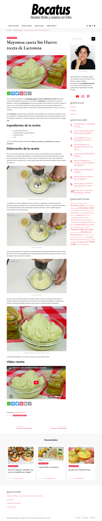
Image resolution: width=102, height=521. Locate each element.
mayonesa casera (31, 99)
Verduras (85, 244)
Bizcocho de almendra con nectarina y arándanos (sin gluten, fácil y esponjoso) (84, 163)
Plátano (82, 227)
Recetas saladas (27, 26)
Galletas (80, 215)
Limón (84, 220)
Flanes (74, 213)
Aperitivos (81, 203)
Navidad (85, 222)
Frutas (87, 213)
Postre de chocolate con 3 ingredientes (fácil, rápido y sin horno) (83, 147)
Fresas (80, 213)
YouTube (73, 107)
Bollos (87, 205)
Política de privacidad (14, 503)
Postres (77, 229)
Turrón (78, 244)
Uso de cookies (11, 507)
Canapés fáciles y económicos (48, 467)
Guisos (88, 215)
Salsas (24, 415)
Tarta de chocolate (80, 239)
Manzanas (76, 222)
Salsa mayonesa (17, 415)
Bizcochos (77, 205)
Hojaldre (81, 217)
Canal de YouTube (13, 26)
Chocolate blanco (75, 210)
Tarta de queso (80, 242)
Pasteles (80, 224)
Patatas (76, 227)
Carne (75, 208)
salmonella (25, 103)
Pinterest (73, 114)
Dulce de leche (90, 210)
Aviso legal (10, 499)
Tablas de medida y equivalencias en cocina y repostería (24, 496)
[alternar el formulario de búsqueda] (87, 26)
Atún (87, 203)
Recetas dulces (39, 26)
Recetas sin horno (81, 233)
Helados (73, 217)
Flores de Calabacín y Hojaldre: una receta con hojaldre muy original (20, 471)
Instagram (73, 110)
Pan (72, 224)
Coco (84, 210)
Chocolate (86, 207)
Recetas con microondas (75, 232)
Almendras (73, 203)
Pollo (87, 227)
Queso (88, 229)
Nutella (92, 222)
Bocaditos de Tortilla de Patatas (79, 470)
